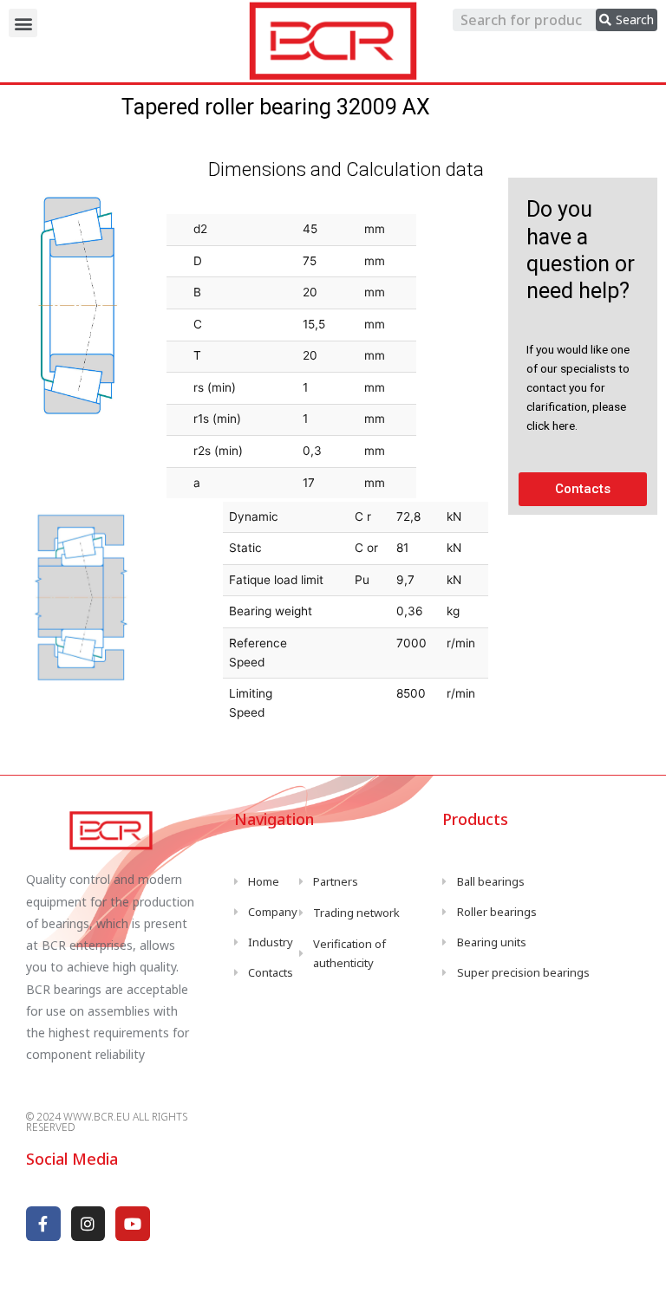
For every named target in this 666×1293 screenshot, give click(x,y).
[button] (23, 23)
